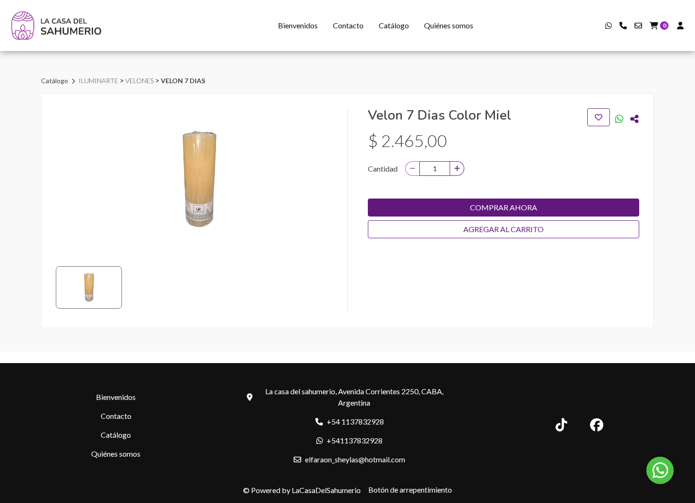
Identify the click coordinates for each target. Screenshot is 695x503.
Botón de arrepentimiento (410, 489)
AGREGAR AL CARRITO (503, 229)
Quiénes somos (448, 25)
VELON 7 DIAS (183, 81)
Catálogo (394, 25)
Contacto (348, 25)
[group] (199, 179)
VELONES (140, 81)
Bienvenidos (298, 25)
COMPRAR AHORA (503, 207)
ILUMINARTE (99, 81)
